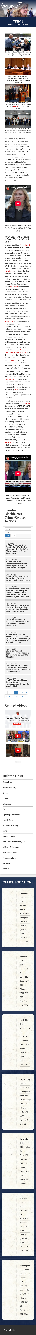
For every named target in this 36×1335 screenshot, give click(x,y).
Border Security (9, 787)
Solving (15, 106)
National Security (10, 852)
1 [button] (15, 762)
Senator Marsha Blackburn (18, 718)
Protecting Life (9, 858)
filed (28, 424)
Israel (5, 831)
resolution (9, 321)
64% (17, 389)
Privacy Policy (10, 1330)
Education (7, 804)
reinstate (14, 286)
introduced (25, 245)
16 (21, 696)
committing (9, 379)
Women (6, 869)
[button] (6, 743)
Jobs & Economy (9, 836)
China (5, 793)
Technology (8, 863)
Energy (6, 809)
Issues (18, 24)
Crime (18, 21)
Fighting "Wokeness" (11, 815)
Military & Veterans (11, 847)
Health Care (8, 820)
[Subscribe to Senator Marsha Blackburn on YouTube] (18, 724)
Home (10, 24)
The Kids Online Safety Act (14, 842)
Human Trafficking (10, 825)
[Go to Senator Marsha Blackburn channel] (18, 713)
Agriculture (7, 782)
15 (17, 696)
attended (13, 360)
